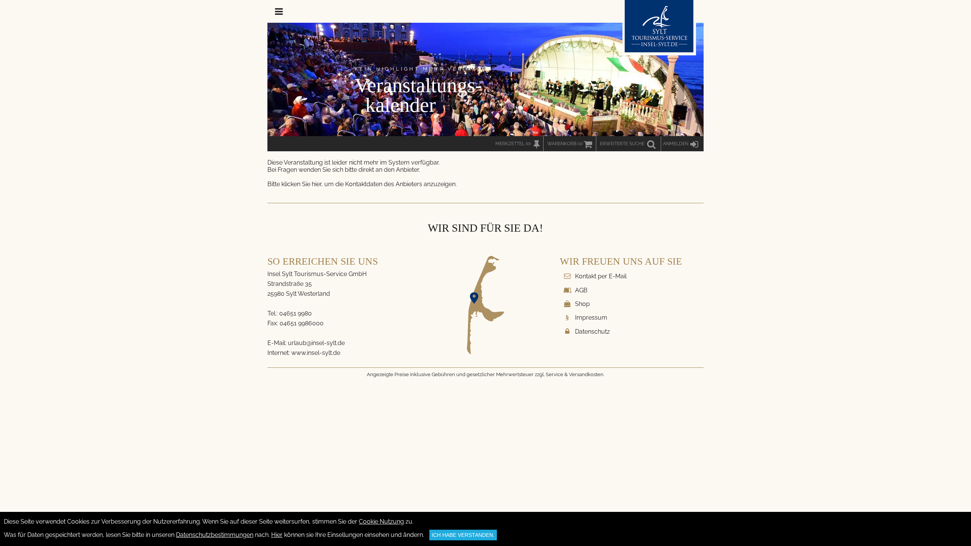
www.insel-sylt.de (315, 352)
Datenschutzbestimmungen (214, 534)
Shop (582, 304)
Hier (277, 534)
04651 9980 (295, 313)
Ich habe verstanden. (463, 535)
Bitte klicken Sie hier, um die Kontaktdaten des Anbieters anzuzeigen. (362, 184)
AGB (581, 290)
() (565, 143)
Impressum (591, 317)
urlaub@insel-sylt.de (316, 343)
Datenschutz (592, 331)
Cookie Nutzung (381, 521)
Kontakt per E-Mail (601, 276)
